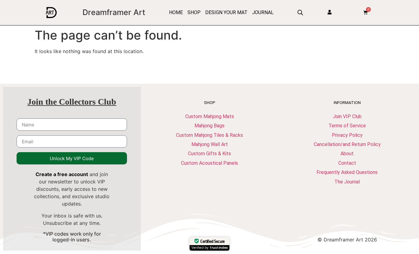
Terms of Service (347, 126)
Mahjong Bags (209, 126)
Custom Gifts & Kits (209, 153)
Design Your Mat (226, 12)
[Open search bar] (300, 12)
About (347, 153)
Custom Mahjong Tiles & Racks (209, 135)
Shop (194, 12)
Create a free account (62, 174)
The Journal (347, 182)
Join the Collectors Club (71, 101)
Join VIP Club (347, 116)
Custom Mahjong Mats (209, 116)
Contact (347, 163)
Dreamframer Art (114, 12)
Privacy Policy (347, 135)
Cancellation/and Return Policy (347, 144)
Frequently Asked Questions (347, 172)
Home (176, 12)
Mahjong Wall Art (209, 144)
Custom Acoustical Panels (209, 163)
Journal (263, 12)
